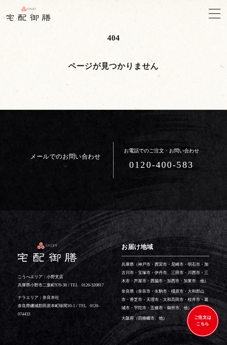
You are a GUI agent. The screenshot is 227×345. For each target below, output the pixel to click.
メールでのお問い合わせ (65, 156)
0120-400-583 (161, 164)
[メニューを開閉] (214, 13)
